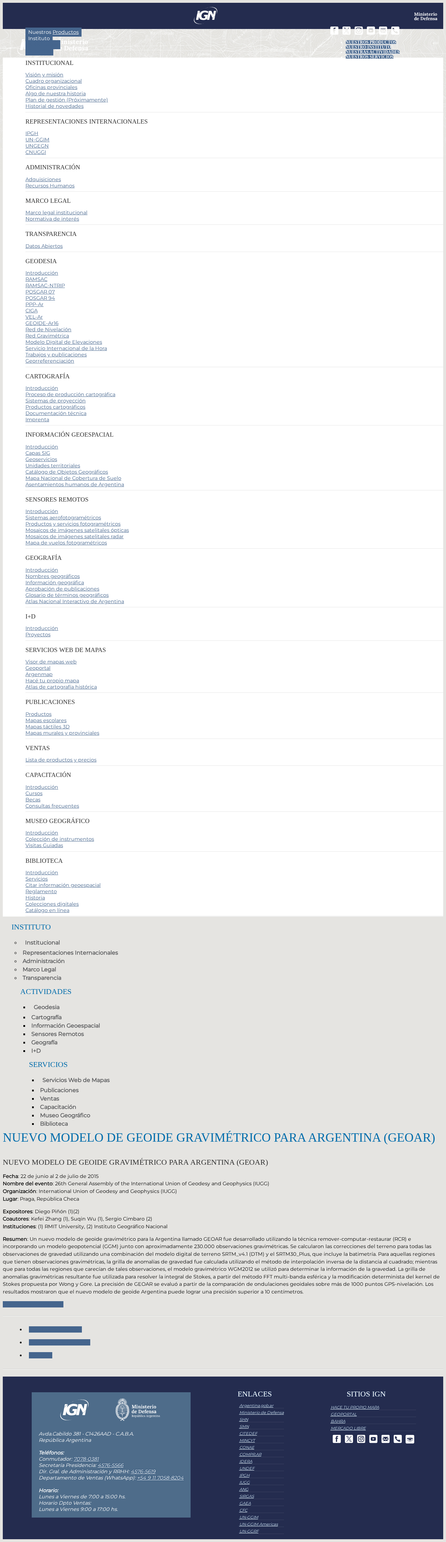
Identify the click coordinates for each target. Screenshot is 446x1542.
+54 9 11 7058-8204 (160, 1478)
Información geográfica (54, 582)
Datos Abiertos (44, 246)
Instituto (39, 38)
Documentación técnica (55, 413)
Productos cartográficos (55, 407)
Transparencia (42, 977)
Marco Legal (39, 969)
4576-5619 (143, 1471)
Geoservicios (41, 459)
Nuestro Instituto (368, 47)
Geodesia (47, 1007)
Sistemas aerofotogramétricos (63, 517)
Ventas (49, 1098)
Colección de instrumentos (59, 839)
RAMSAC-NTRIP (45, 285)
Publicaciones (59, 1090)
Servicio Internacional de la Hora (66, 348)
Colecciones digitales (52, 904)
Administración (44, 961)
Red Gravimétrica (47, 336)
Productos (38, 714)
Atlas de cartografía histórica (61, 687)
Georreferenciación (49, 361)
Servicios (39, 51)
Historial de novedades (54, 106)
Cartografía (46, 1017)
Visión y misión (44, 75)
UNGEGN (37, 146)
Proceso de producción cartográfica (70, 394)
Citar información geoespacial (63, 885)
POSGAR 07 (40, 292)
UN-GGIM (37, 139)
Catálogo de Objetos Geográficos (66, 472)
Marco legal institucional (56, 212)
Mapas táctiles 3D (47, 727)
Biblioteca (54, 1123)
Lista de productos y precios (61, 760)
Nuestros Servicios (369, 57)
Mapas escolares (46, 720)
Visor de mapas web (51, 662)
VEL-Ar (34, 317)
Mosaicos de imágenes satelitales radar (74, 536)
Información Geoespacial (65, 1025)
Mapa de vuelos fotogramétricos (66, 543)
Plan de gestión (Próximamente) (66, 100)
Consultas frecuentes (52, 806)
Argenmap (39, 674)
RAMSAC (36, 279)
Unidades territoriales (52, 465)
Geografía (44, 1042)
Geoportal (38, 668)
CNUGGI (35, 152)
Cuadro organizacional (53, 81)
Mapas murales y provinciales (62, 733)
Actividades (42, 45)
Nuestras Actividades (373, 52)
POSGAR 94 (40, 298)
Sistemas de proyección (55, 401)
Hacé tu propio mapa (52, 680)
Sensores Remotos (57, 1034)
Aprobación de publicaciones (62, 589)
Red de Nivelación (48, 329)
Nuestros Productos (371, 42)
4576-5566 (110, 1465)
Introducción (41, 273)
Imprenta (37, 419)
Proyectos (38, 634)
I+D (36, 1050)
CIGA (31, 310)
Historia (35, 898)
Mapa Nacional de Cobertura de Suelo (73, 478)
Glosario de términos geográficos (67, 595)
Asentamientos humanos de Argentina (74, 484)
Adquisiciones (43, 179)
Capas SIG (37, 453)
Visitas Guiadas (44, 845)
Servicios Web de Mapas (76, 1080)
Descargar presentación (33, 1304)
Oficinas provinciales (51, 87)
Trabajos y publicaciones (56, 354)
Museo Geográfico (65, 1115)
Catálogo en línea (47, 910)
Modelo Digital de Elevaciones (63, 342)
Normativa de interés (52, 219)
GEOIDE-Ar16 (42, 323)
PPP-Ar (34, 304)
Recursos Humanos (50, 186)
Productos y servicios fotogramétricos (73, 524)
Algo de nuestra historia (55, 93)
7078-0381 (86, 1459)
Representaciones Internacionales (70, 952)
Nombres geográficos (52, 576)
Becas (32, 799)
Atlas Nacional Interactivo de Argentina (74, 601)
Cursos (34, 793)
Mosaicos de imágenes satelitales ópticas (77, 530)
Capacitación (58, 1107)
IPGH (31, 133)
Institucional (42, 942)
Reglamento (41, 891)
